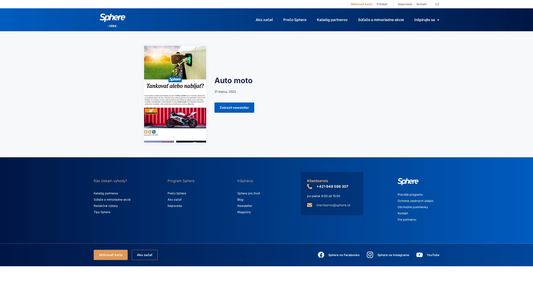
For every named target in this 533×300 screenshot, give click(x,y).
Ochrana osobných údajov (415, 200)
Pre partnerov (407, 219)
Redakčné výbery (106, 206)
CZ (437, 4)
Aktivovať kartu (361, 4)
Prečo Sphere (294, 20)
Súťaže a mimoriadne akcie (381, 20)
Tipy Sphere (102, 212)
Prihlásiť (382, 4)
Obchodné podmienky (413, 207)
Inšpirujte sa (424, 20)
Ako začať (264, 20)
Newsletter (244, 206)
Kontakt (421, 4)
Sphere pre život (248, 193)
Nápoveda (405, 4)
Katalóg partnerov (332, 20)
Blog (240, 199)
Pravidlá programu (410, 194)
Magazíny (244, 212)
